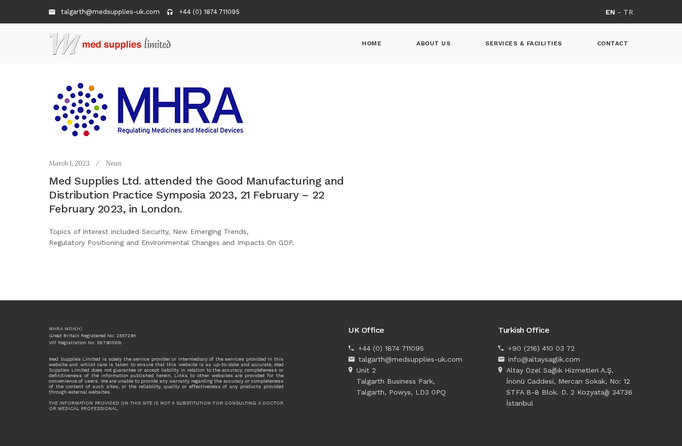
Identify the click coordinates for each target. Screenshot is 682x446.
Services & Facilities (523, 43)
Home (371, 43)
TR (628, 12)
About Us (433, 43)
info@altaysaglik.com (544, 359)
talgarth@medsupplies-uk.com (110, 11)
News (114, 163)
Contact (613, 43)
